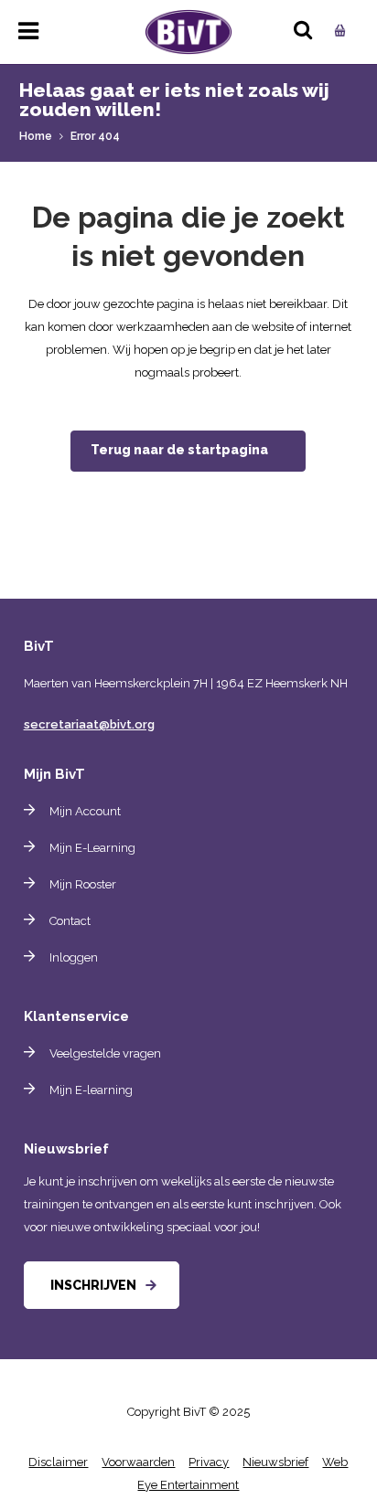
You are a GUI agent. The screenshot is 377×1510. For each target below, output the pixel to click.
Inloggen (73, 957)
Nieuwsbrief (275, 1462)
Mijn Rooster (82, 884)
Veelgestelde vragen (105, 1053)
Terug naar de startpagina (179, 449)
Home (35, 136)
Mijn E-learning (91, 1090)
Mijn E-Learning (92, 848)
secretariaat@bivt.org (89, 724)
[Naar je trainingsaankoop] (338, 26)
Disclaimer (58, 1462)
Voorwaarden (138, 1462)
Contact (70, 921)
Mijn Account (85, 811)
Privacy (208, 1462)
